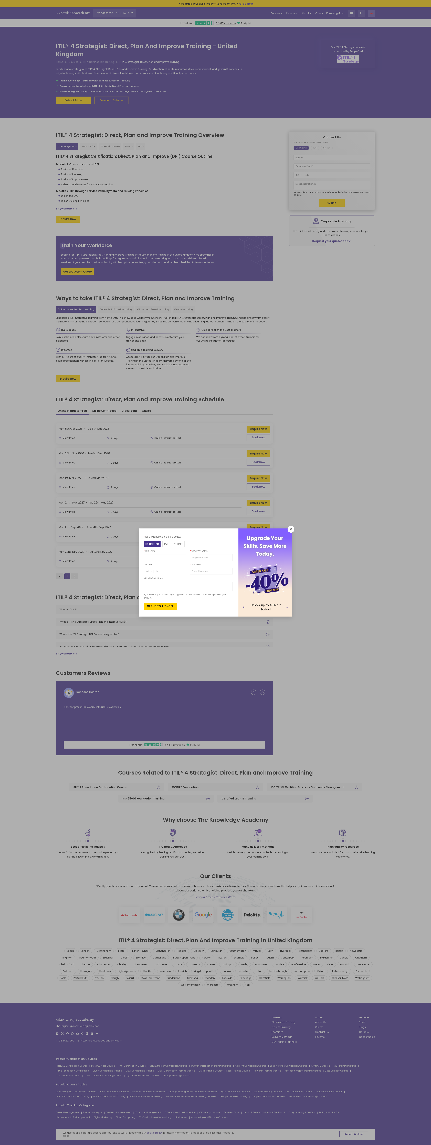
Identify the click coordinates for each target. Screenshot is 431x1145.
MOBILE (148, 564)
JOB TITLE (195, 564)
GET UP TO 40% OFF (160, 606)
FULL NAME (149, 550)
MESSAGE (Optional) (154, 578)
